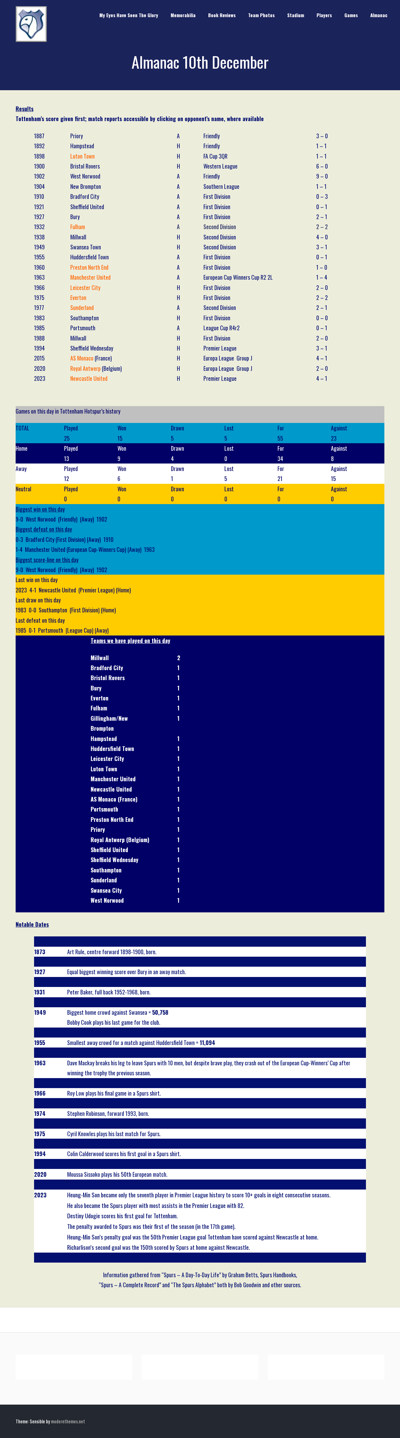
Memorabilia (183, 15)
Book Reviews (222, 15)
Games (351, 15)
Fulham (77, 227)
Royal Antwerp (85, 368)
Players (324, 15)
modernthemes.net (68, 1421)
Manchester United (90, 277)
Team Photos (261, 15)
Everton (78, 297)
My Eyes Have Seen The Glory (128, 15)
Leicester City (85, 287)
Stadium (295, 15)
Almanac (379, 15)
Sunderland (82, 307)
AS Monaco (81, 358)
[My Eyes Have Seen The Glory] (31, 40)
